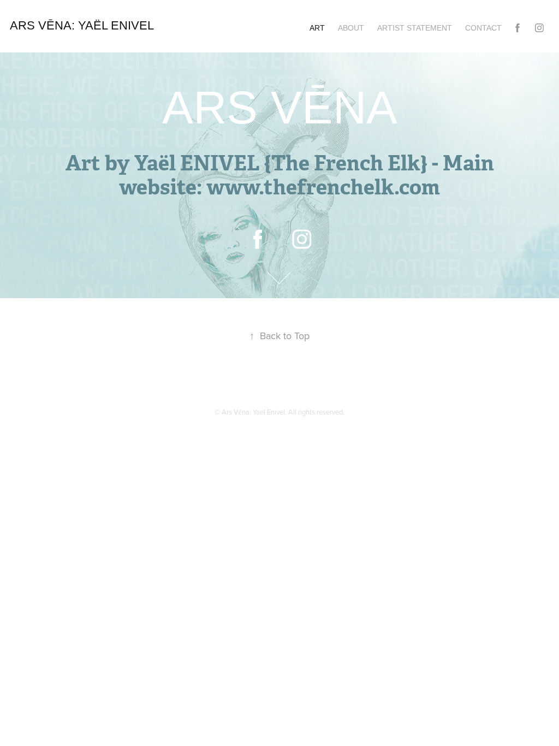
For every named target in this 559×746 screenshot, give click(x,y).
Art (317, 27)
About (351, 27)
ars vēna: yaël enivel (83, 25)
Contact (483, 27)
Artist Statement (414, 27)
